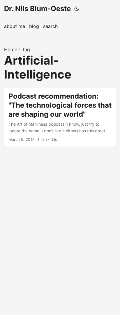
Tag (26, 49)
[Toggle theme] (76, 8)
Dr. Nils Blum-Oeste (37, 8)
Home (10, 49)
